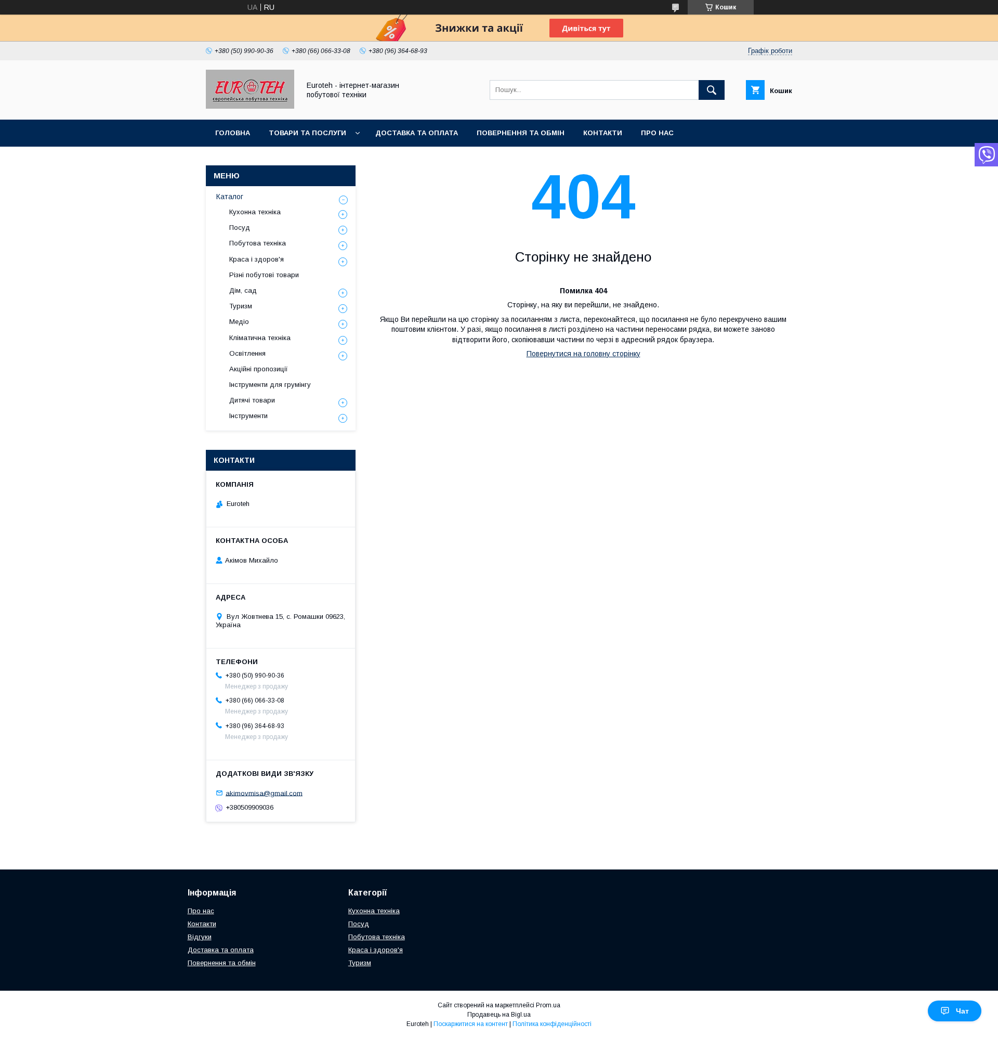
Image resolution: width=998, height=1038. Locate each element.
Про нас (657, 133)
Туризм (240, 306)
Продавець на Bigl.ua (499, 1014)
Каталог (229, 196)
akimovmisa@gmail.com (264, 793)
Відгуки (200, 937)
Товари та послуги (307, 133)
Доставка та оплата (416, 133)
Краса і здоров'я (256, 259)
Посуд (239, 227)
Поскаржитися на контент (471, 1024)
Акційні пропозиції (258, 369)
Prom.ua (548, 1005)
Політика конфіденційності (552, 1024)
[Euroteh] (250, 106)
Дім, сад (243, 290)
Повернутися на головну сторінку (583, 353)
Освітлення (247, 353)
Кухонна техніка (255, 212)
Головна (232, 133)
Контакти (602, 133)
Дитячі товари (252, 400)
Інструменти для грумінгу (270, 384)
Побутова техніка (257, 243)
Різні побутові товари (264, 275)
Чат (962, 1011)
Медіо (239, 322)
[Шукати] (712, 90)
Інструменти (248, 416)
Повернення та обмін (520, 133)
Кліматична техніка (260, 338)
